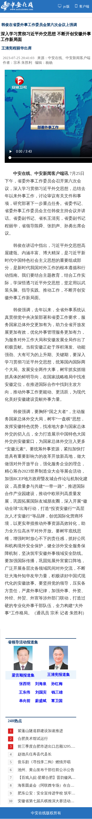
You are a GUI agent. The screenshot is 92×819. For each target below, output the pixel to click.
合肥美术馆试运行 (33, 739)
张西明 (24, 684)
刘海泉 (40, 684)
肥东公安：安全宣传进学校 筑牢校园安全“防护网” (47, 793)
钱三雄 (57, 692)
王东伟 (24, 692)
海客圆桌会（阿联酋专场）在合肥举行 (47, 785)
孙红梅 (57, 684)
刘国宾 (41, 692)
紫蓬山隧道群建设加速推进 (40, 731)
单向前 (24, 701)
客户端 (83, 6)
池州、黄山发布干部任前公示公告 (46, 770)
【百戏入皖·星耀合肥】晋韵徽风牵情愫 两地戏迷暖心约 (47, 778)
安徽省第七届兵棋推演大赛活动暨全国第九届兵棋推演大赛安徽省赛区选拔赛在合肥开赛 (47, 801)
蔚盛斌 (40, 701)
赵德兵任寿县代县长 (35, 754)
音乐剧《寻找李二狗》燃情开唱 (44, 762)
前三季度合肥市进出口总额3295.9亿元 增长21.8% (47, 746)
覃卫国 (57, 701)
